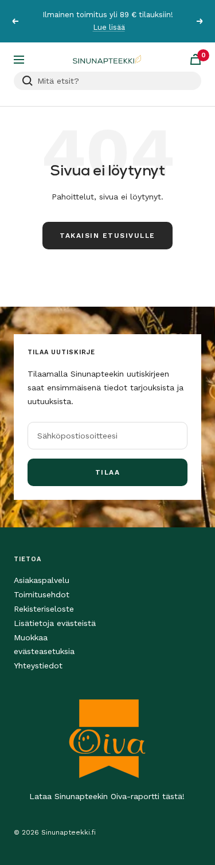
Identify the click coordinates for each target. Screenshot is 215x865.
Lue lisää (109, 23)
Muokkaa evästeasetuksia (44, 644)
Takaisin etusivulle (107, 236)
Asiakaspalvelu (41, 580)
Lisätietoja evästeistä (55, 623)
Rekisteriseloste (44, 608)
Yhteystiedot (38, 665)
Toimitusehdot (41, 594)
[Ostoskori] (195, 59)
